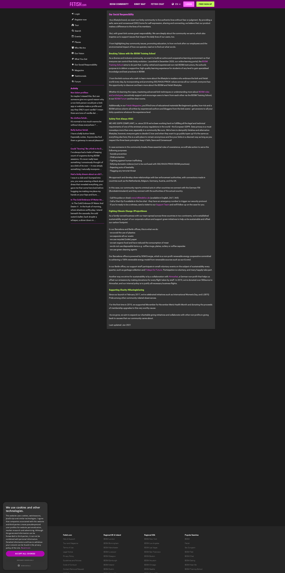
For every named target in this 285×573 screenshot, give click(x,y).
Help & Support (69, 539)
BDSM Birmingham (111, 543)
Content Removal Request (73, 569)
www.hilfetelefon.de (140, 198)
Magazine (74, 543)
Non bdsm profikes (79, 92)
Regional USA (149, 535)
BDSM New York (150, 539)
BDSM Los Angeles (151, 543)
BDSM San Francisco (152, 552)
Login (189, 4)
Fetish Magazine (133, 105)
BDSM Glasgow (110, 556)
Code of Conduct (70, 565)
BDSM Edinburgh (110, 560)
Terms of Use (68, 548)
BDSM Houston (150, 560)
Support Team (162, 204)
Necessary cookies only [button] (25, 560)
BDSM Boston (149, 556)
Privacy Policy (68, 556)
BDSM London (109, 539)
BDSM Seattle (149, 569)
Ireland (118, 535)
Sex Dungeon (190, 548)
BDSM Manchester (111, 548)
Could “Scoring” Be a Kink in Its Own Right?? (91, 148)
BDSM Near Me (191, 565)
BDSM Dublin (109, 569)
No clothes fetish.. (79, 118)
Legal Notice (68, 552)
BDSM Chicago (150, 565)
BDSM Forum (121, 98)
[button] (25, 565)
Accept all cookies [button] (25, 553)
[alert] (25, 536)
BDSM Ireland (109, 565)
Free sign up (205, 4)
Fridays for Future (153, 270)
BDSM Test (189, 552)
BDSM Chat (189, 556)
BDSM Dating (190, 560)
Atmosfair (173, 276)
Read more (26, 548)
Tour (65, 543)
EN (176, 4)
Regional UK (108, 535)
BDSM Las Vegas (150, 548)
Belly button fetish (79, 130)
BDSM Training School (193, 569)
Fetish (187, 543)
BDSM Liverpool (110, 552)
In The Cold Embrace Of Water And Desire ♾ (91, 200)
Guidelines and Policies (72, 560)
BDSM (187, 539)
